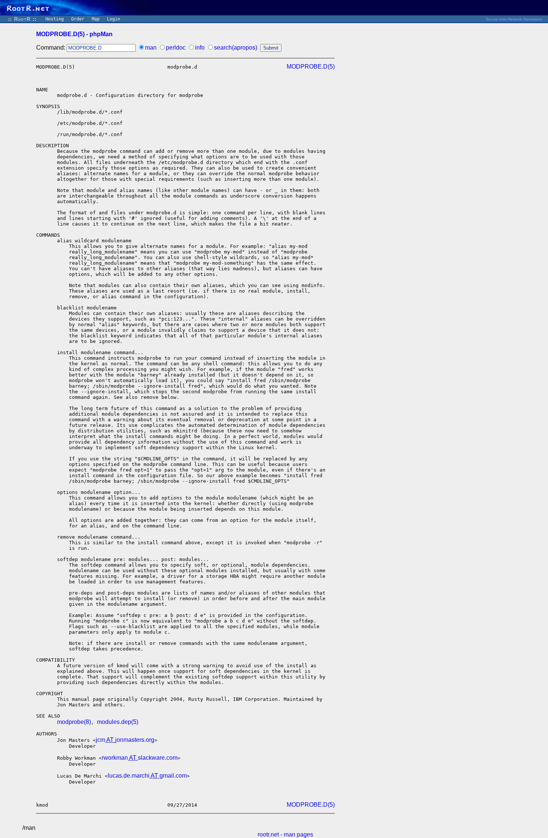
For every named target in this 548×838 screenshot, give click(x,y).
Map (96, 19)
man (151, 47)
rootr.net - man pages (285, 834)
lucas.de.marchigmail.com (147, 775)
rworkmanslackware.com (139, 757)
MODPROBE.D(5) (311, 66)
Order (77, 19)
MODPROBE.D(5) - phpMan (74, 34)
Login (113, 19)
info (200, 47)
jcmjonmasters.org (125, 740)
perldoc (176, 47)
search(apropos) (235, 47)
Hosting (54, 19)
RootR (22, 19)
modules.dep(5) (117, 722)
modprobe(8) (74, 722)
